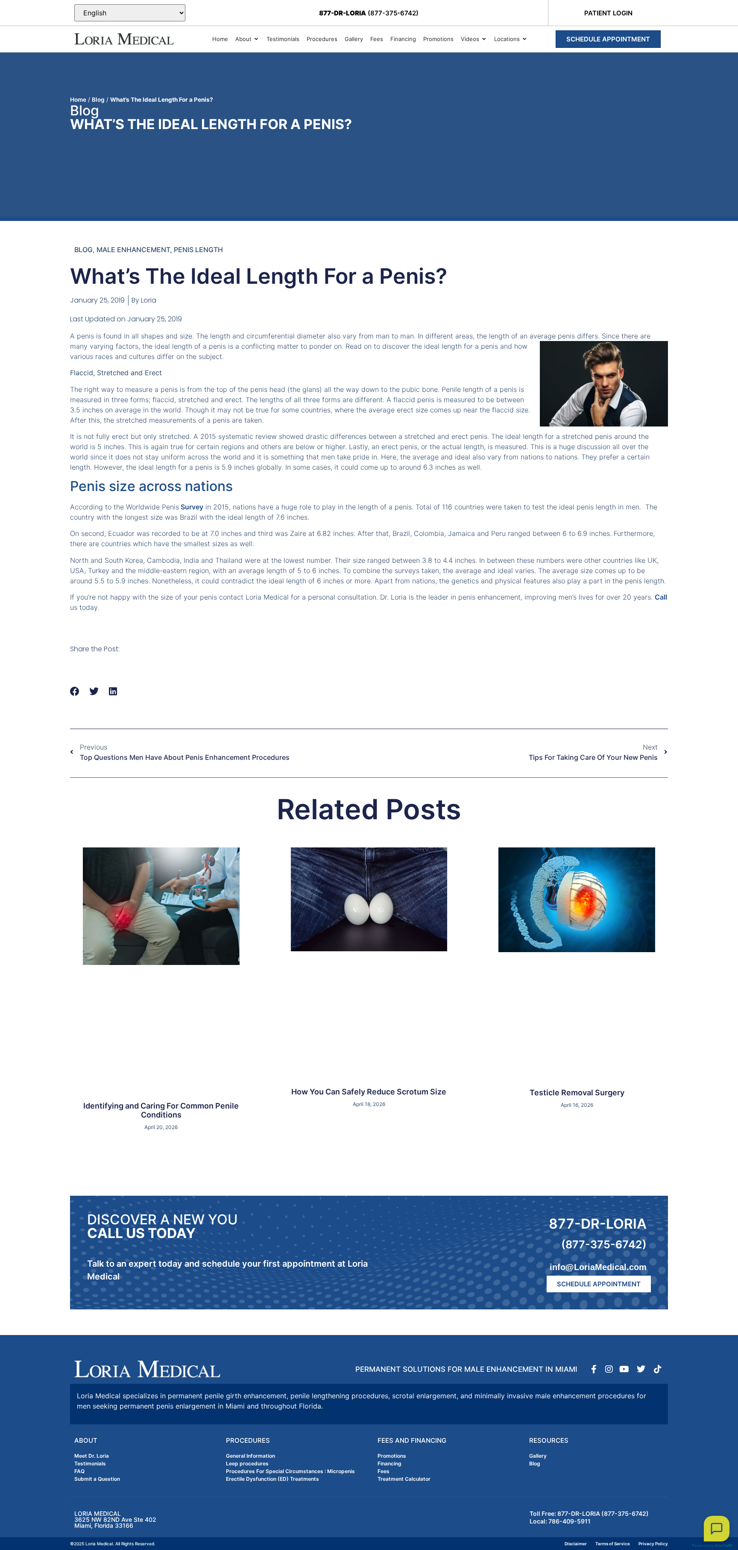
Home (78, 99)
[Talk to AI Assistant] (716, 1528)
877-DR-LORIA (598, 1223)
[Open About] (256, 39)
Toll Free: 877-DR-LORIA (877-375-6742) (589, 1513)
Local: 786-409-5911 (560, 1521)
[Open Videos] (484, 39)
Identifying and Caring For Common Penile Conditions (161, 1110)
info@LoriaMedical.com (598, 1267)
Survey (191, 507)
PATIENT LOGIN (608, 13)
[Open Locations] (524, 39)
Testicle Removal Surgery (577, 1092)
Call (661, 597)
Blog (98, 99)
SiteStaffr (723, 1545)
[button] (75, 692)
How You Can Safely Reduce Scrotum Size (368, 1091)
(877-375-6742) (369, 13)
